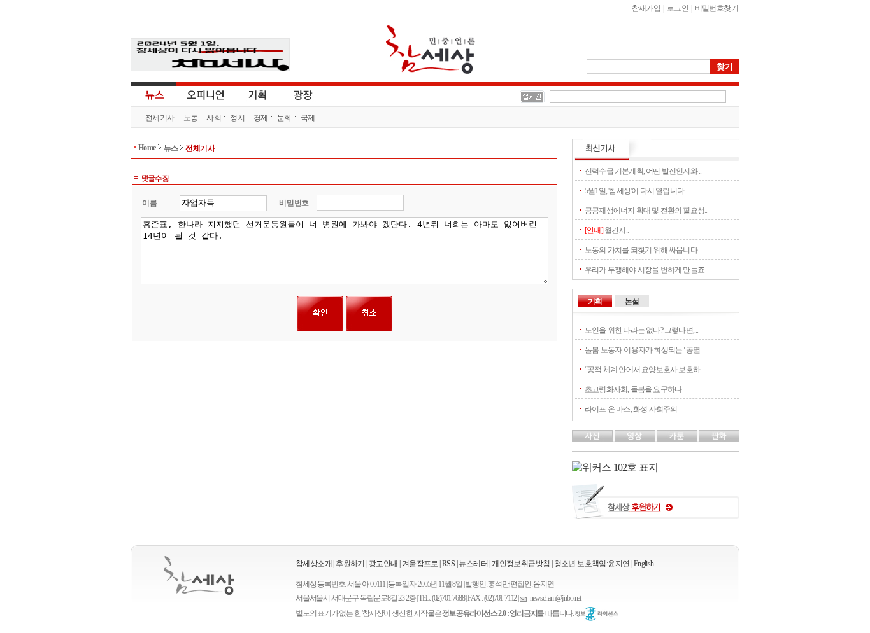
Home (147, 147)
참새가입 (646, 8)
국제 (308, 117)
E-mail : (525, 598)
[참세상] (199, 575)
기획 (258, 94)
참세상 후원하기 (655, 506)
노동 (190, 117)
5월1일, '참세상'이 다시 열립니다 (634, 190)
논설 (632, 301)
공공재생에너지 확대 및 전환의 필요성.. (646, 210)
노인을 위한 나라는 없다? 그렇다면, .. (642, 330)
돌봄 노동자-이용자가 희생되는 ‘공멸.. (643, 349)
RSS (448, 563)
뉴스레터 (473, 563)
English (644, 563)
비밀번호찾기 (716, 8)
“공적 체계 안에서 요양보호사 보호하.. (643, 369)
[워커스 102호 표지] (615, 467)
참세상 (430, 49)
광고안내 (383, 563)
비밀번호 (294, 202)
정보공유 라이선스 (596, 614)
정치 (237, 117)
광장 (294, 94)
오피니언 (206, 94)
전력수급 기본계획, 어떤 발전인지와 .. (643, 171)
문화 (284, 117)
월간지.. (607, 230)
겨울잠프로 (420, 563)
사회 (213, 117)
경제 (260, 117)
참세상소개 (314, 563)
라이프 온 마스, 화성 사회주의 (631, 409)
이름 (149, 202)
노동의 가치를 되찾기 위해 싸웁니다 (641, 250)
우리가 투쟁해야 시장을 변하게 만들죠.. (646, 269)
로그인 (677, 8)
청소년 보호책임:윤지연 (592, 563)
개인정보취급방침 (521, 563)
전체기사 (160, 117)
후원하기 (350, 563)
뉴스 (153, 94)
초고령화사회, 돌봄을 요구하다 (633, 389)
